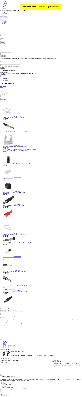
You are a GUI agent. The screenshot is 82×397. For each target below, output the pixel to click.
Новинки (4, 335)
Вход (4, 12)
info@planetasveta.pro (4, 17)
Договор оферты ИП (7, 347)
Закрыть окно (3, 48)
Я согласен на (11, 40)
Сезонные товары (6, 336)
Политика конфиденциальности (9, 345)
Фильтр (1, 87)
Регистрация (5, 13)
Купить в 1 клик (3, 382)
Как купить (5, 329)
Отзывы (4, 8)
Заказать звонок (3, 28)
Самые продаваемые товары (5, 104)
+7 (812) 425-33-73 (3, 16)
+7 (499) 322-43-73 (3, 18)
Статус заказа (3, 86)
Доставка (4, 5)
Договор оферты (6, 346)
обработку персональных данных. (13, 40)
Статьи (4, 6)
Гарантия (4, 328)
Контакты (4, 7)
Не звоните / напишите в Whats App (8, 316)
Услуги (4, 2)
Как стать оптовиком (7, 330)
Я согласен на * (11, 377)
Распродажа (5, 337)
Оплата (4, 4)
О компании (5, 3)
